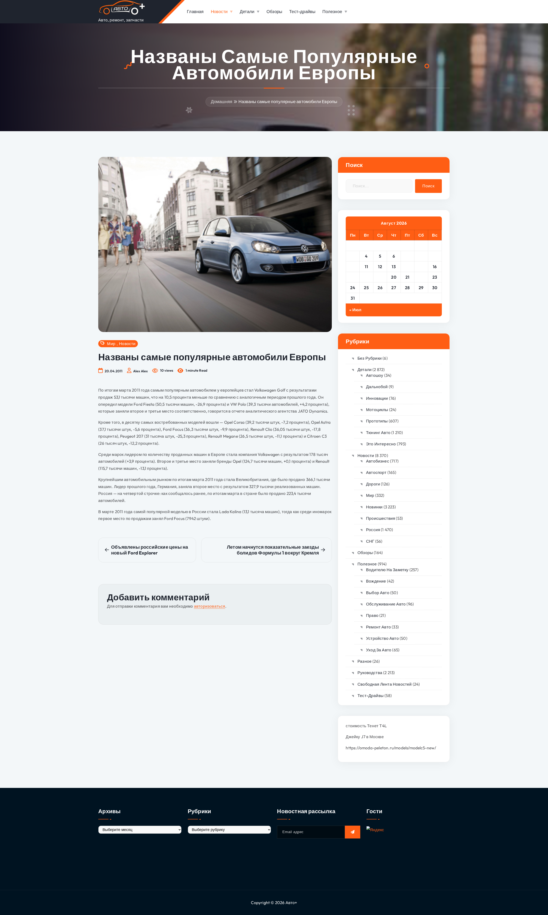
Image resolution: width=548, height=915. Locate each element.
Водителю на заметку (387, 569)
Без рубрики (369, 358)
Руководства (369, 672)
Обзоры (274, 11)
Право (372, 615)
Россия (373, 529)
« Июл (355, 309)
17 (353, 277)
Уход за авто (378, 649)
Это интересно (381, 443)
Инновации (377, 398)
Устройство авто (382, 638)
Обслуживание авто (386, 604)
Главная (195, 11)
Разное (364, 661)
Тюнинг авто (378, 432)
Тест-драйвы (302, 11)
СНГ (370, 541)
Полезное (332, 11)
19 (380, 277)
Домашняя (221, 101)
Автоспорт (376, 472)
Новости (219, 11)
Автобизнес (377, 461)
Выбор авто (377, 592)
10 (352, 266)
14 (407, 266)
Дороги (373, 484)
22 (421, 277)
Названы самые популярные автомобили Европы (287, 101)
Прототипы (377, 421)
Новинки (374, 506)
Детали (247, 11)
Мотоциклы (377, 409)
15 (421, 266)
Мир (111, 343)
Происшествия (380, 518)
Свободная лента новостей (384, 684)
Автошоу (374, 375)
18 (366, 277)
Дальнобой (377, 386)
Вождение (376, 581)
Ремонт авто (378, 627)
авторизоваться (209, 606)
